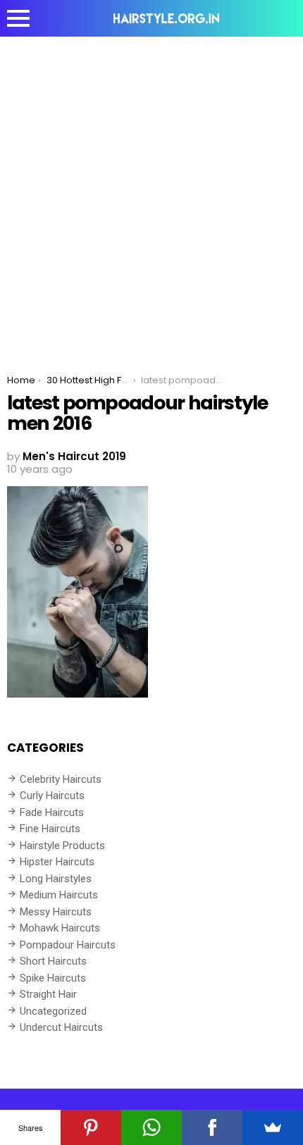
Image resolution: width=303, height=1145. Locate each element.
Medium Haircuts (59, 895)
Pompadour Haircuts (68, 945)
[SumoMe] (272, 1127)
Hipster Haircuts (57, 861)
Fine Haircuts (50, 828)
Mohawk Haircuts (60, 928)
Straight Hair (48, 994)
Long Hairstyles (56, 878)
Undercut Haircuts (61, 1027)
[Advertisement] (151, 195)
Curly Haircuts (52, 795)
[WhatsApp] (151, 1127)
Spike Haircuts (53, 978)
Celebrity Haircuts (60, 779)
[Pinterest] (91, 1127)
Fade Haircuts (52, 812)
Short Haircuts (53, 961)
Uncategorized (53, 1011)
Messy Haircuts (56, 911)
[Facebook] (212, 1127)
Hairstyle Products (62, 845)
